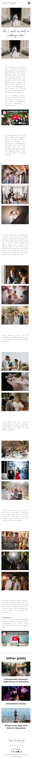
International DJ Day (16, 704)
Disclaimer (12, 754)
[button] (29, 3)
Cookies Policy (22, 754)
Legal (6, 754)
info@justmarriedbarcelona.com (16, 745)
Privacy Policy (16, 756)
